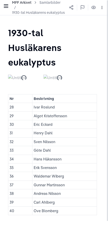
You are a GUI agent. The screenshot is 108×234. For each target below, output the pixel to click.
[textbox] (54, 47)
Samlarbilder (50, 2)
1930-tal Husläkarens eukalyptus (38, 12)
